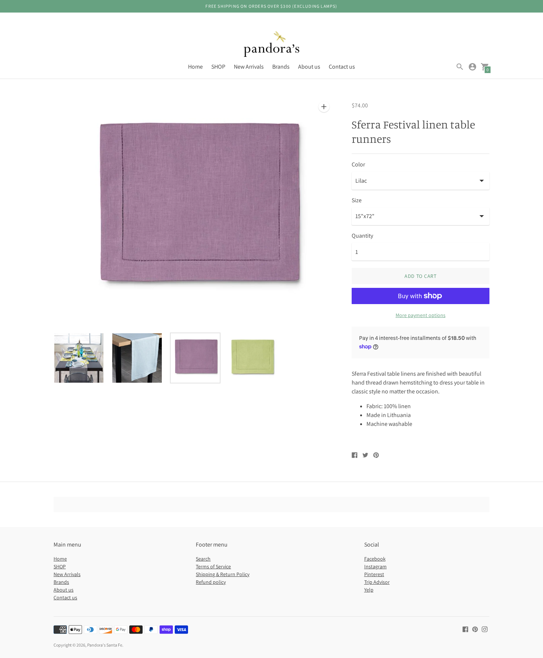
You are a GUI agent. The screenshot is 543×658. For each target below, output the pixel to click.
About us (309, 66)
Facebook (375, 558)
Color (358, 164)
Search (203, 558)
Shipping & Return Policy (222, 574)
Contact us (342, 66)
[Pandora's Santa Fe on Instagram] (485, 629)
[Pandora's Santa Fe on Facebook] (465, 629)
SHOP (218, 66)
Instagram (375, 566)
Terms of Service (213, 566)
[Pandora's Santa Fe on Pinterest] (475, 629)
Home (195, 66)
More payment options (420, 315)
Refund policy (211, 582)
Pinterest (374, 574)
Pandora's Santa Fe (104, 645)
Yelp (368, 589)
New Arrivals (249, 66)
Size (357, 200)
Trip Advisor (377, 582)
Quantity (362, 235)
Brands (281, 66)
